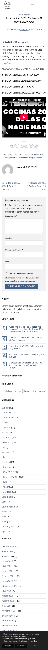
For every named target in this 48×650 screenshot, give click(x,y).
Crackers (6, 427)
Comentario (11, 216)
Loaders (6, 462)
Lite (3, 457)
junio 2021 (7, 606)
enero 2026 (7, 581)
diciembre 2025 (9, 586)
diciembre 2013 (9, 625)
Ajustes (33, 646)
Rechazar (20, 646)
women (42, 391)
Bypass (5, 407)
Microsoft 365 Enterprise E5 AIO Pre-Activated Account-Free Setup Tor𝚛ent (26, 365)
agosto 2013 (8, 630)
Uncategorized (9, 526)
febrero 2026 (8, 576)
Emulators (6, 437)
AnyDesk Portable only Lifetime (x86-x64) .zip (26, 355)
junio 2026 (7, 556)
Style (4, 516)
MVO (4, 482)
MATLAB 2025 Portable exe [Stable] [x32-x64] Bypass (26, 338)
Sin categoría (8, 506)
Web (7, 261)
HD (3, 447)
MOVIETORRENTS (24, 15)
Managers (7, 467)
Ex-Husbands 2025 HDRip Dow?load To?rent (36, 186)
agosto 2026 (8, 546)
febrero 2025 (8, 601)
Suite (4, 521)
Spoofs (5, 511)
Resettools (7, 492)
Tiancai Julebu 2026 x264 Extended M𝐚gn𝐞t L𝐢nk (26, 347)
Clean (5, 422)
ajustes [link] (34, 641)
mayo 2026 (7, 561)
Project (5, 487)
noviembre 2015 (10, 610)
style (34, 391)
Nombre (9, 238)
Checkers (6, 412)
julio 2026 (6, 551)
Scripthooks (7, 497)
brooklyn (18, 391)
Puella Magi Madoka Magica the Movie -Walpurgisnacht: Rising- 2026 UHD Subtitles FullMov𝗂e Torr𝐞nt (26, 329)
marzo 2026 (7, 571)
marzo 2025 (7, 596)
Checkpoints (8, 417)
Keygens (6, 452)
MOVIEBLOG (8, 472)
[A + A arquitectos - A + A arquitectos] (14, 5)
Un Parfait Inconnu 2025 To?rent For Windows (11, 186)
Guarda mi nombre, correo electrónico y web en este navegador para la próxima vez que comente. (22, 277)
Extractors (6, 442)
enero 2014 (7, 620)
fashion (27, 391)
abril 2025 (6, 591)
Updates (6, 531)
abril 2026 (6, 566)
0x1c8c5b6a (7, 391)
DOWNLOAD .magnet (15, 42)
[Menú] (32, 5)
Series (4, 501)
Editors (5, 432)
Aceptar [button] (8, 646)
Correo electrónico (14, 250)
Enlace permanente (34, 157)
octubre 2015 (8, 615)
